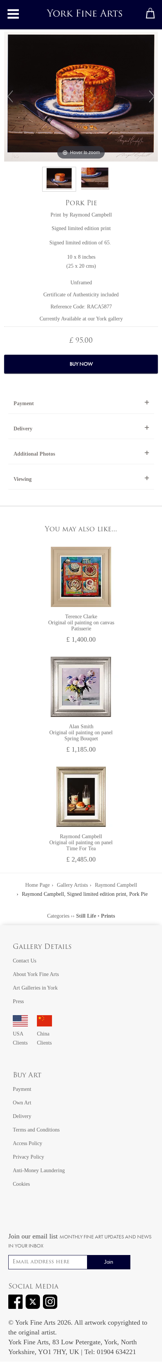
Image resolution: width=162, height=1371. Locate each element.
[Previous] (10, 96)
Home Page (37, 885)
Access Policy (27, 1143)
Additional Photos (34, 454)
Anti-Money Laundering (39, 1170)
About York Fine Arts (36, 974)
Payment (24, 403)
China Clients (44, 1038)
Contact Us (24, 961)
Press (18, 1001)
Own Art (22, 1103)
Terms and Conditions (36, 1130)
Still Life (86, 916)
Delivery (23, 429)
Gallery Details (42, 947)
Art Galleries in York (35, 988)
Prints (108, 916)
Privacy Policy (28, 1157)
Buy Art (27, 1075)
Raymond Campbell (91, 215)
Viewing (23, 479)
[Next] (152, 96)
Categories (58, 916)
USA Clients (20, 1038)
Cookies (21, 1184)
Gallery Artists (72, 885)
